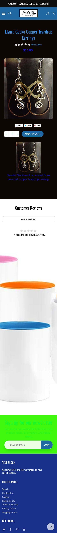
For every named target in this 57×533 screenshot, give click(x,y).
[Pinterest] (17, 529)
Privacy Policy (9, 508)
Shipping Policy (9, 512)
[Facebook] (10, 529)
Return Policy (8, 501)
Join (47, 445)
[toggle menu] (3, 13)
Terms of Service (10, 504)
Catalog (6, 497)
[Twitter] (3, 529)
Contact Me (7, 493)
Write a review (28, 219)
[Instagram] (23, 529)
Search (5, 489)
